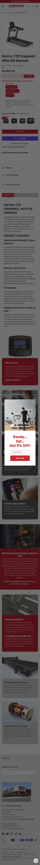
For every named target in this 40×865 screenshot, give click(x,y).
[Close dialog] (33, 402)
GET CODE (20, 458)
